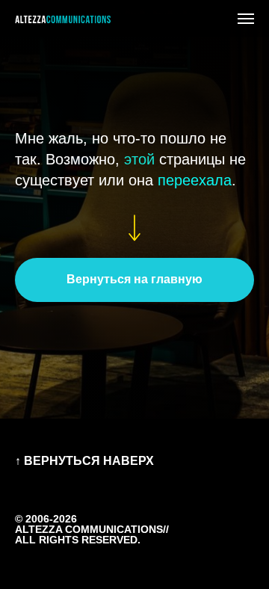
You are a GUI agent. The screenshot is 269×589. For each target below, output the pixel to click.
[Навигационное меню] (246, 18)
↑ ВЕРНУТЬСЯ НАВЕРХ (84, 460)
